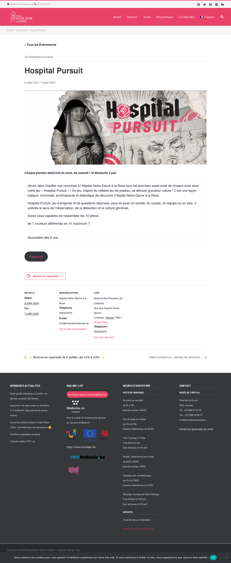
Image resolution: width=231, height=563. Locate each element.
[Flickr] (216, 4)
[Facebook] (198, 4)
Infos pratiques (164, 17)
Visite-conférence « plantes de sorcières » (176, 357)
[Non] (226, 557)
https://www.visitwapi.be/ (81, 446)
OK (213, 557)
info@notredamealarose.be (22, 4)
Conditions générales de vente (196, 429)
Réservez (36, 256)
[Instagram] (210, 4)
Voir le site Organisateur (73, 329)
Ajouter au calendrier (46, 276)
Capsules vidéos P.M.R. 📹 (22, 441)
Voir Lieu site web (104, 337)
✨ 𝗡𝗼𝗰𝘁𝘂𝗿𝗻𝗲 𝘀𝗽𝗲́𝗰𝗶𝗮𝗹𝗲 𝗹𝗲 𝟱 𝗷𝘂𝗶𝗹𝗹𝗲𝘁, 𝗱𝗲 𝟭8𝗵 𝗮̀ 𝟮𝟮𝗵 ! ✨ (66, 357)
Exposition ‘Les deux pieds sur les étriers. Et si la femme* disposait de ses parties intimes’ (29, 410)
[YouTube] (222, 4)
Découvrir (132, 17)
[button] (222, 17)
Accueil (117, 17)
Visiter (147, 17)
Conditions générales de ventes (25, 434)
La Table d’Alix (187, 17)
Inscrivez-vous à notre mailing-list (87, 394)
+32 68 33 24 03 (43, 4)
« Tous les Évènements (40, 44)
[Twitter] (204, 4)
